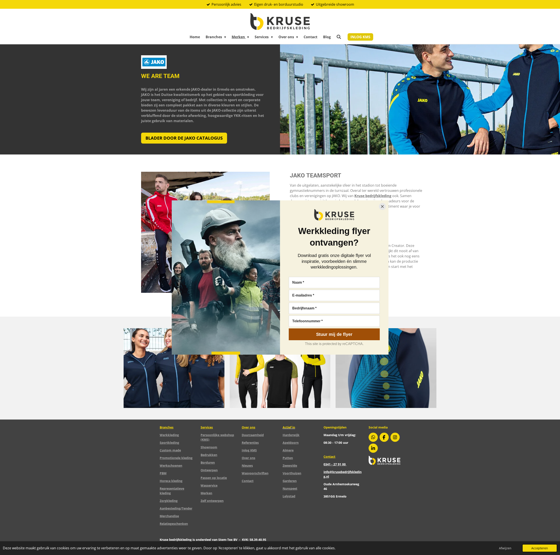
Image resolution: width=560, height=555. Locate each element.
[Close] (382, 206)
